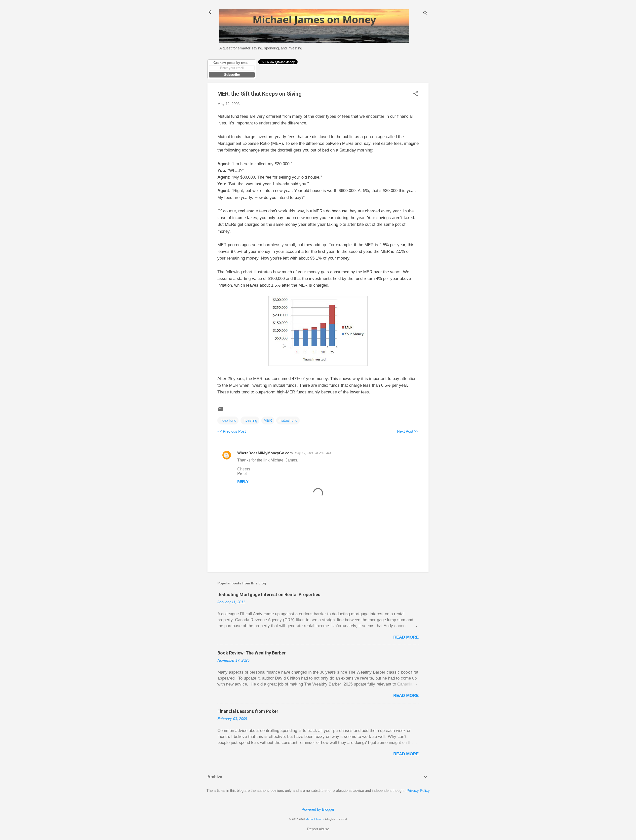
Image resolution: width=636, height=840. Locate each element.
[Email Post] (220, 410)
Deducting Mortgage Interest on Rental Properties (268, 594)
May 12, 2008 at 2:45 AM (313, 453)
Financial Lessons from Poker (247, 711)
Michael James (315, 819)
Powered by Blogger (318, 809)
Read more (406, 637)
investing (250, 420)
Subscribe (232, 74)
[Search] (426, 13)
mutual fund (287, 420)
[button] (416, 94)
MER (268, 420)
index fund (228, 420)
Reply (242, 482)
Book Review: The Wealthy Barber (251, 652)
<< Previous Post (231, 431)
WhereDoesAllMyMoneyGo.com (265, 453)
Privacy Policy (418, 790)
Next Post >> (408, 431)
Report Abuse (318, 829)
